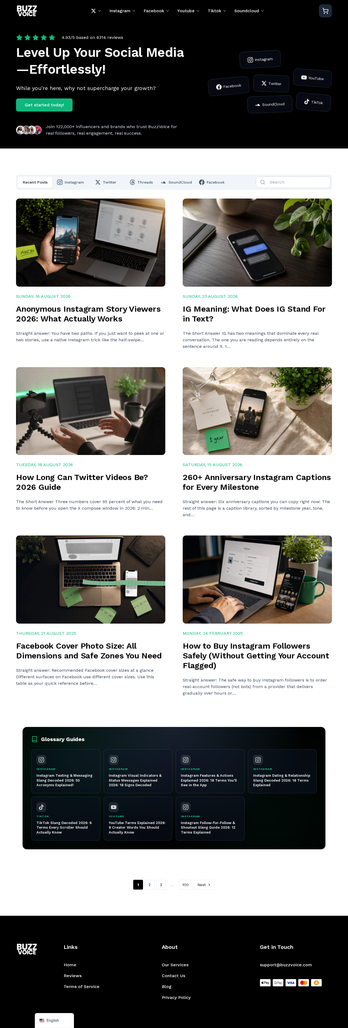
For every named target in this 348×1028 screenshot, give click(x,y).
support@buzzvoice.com (286, 964)
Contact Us (173, 975)
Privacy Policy (176, 997)
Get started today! (44, 104)
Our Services (175, 964)
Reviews (73, 975)
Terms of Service (82, 986)
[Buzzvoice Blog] (27, 11)
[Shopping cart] (325, 10)
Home (70, 964)
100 (185, 885)
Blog (167, 986)
